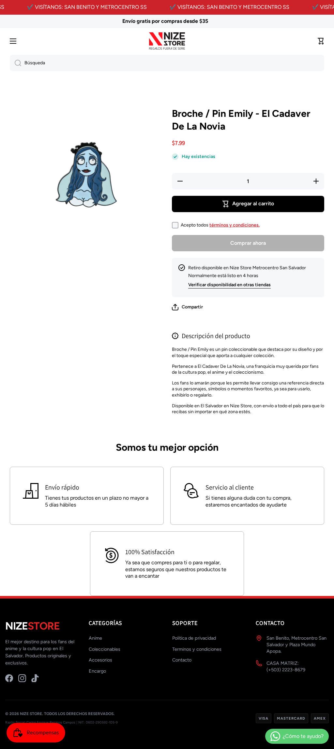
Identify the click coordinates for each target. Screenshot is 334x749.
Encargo (97, 671)
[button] (187, 307)
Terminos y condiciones (196, 649)
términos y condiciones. (234, 225)
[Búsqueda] (15, 63)
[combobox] (167, 63)
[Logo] (167, 41)
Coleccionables (104, 649)
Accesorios (100, 660)
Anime (95, 638)
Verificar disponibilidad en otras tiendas (229, 285)
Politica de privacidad (194, 638)
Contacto (181, 660)
